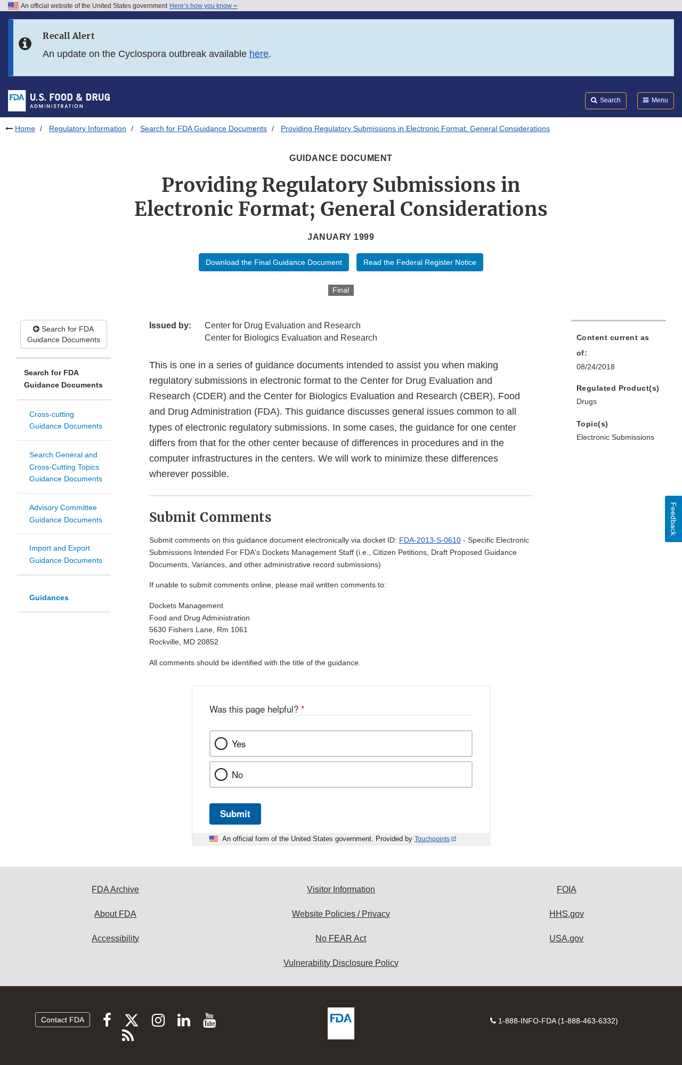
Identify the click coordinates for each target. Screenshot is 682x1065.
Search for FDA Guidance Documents (203, 128)
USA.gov (566, 938)
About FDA (115, 913)
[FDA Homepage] (59, 100)
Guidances (49, 597)
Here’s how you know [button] (201, 6)
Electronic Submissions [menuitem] (615, 437)
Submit (235, 813)
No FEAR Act (340, 938)
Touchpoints (432, 839)
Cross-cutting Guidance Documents (65, 420)
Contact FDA (62, 1019)
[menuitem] (618, 355)
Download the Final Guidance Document (274, 262)
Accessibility (115, 938)
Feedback (673, 519)
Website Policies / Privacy (341, 913)
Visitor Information (341, 889)
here (259, 54)
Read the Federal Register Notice (419, 262)
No (237, 774)
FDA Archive (115, 889)
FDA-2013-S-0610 (430, 540)
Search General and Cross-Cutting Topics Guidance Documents (65, 466)
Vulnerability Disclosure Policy (341, 962)
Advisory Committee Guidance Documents (65, 513)
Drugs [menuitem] (587, 401)
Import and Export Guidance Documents (65, 554)
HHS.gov (566, 913)
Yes (239, 743)
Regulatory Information (87, 128)
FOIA (567, 889)
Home (25, 128)
